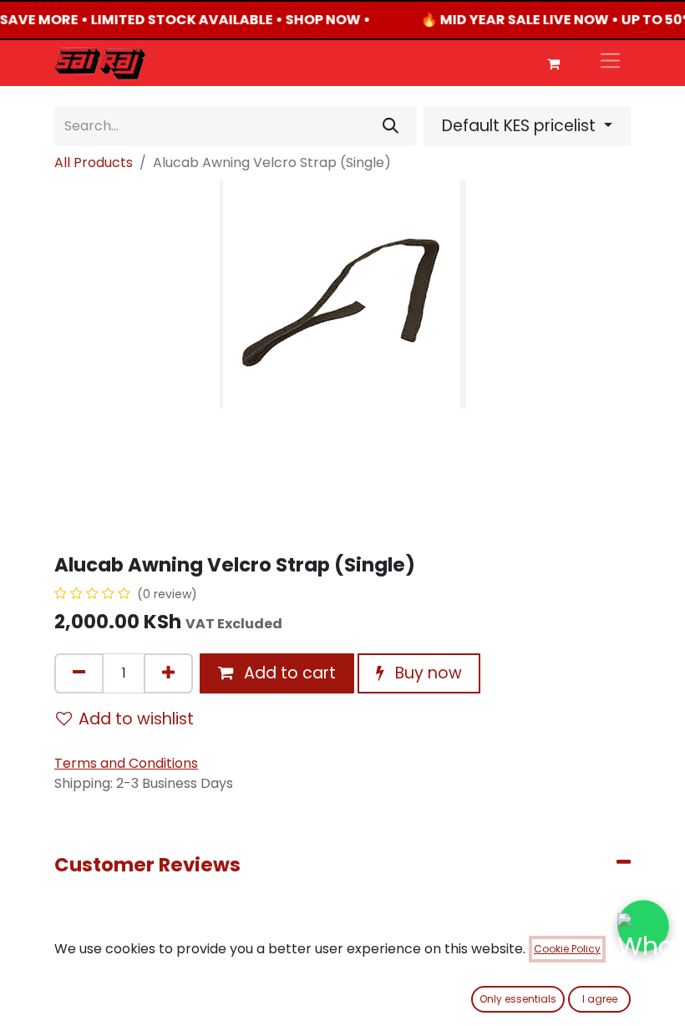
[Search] (390, 126)
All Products (93, 162)
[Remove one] (79, 673)
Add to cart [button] (288, 673)
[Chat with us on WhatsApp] (643, 926)
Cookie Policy (567, 949)
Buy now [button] (426, 673)
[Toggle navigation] (610, 63)
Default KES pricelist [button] (521, 125)
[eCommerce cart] (553, 63)
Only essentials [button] (518, 999)
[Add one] (168, 673)
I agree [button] (599, 999)
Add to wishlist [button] (136, 719)
